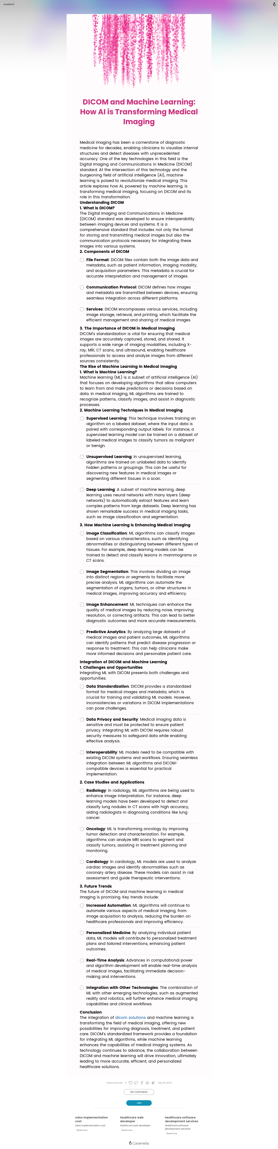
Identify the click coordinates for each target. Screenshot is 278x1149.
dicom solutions (130, 1017)
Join (139, 1102)
